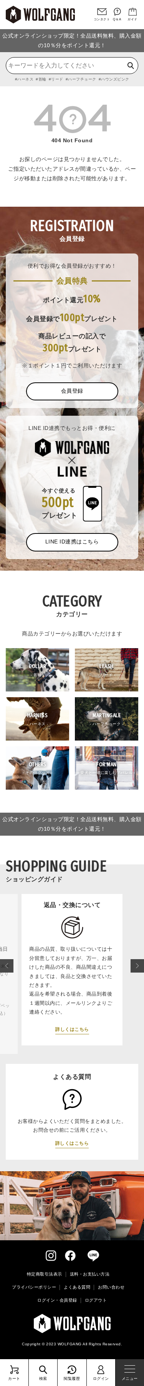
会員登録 (72, 391)
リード (57, 79)
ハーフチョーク (82, 79)
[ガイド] (132, 11)
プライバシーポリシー (34, 1287)
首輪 (42, 79)
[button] (6, 966)
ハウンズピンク (115, 79)
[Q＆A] (117, 11)
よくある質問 (77, 1287)
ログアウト (96, 1300)
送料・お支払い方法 (90, 1274)
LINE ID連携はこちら (72, 541)
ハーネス (25, 79)
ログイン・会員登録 (57, 1300)
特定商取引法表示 (44, 1274)
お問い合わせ (111, 1287)
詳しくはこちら (63, 1040)
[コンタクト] (102, 11)
